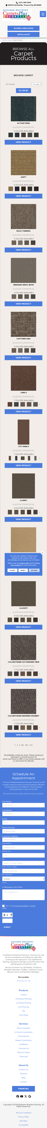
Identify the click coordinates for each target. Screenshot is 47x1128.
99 (22, 745)
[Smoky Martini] (30, 188)
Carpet (9, 40)
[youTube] (21, 1096)
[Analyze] (16, 620)
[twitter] (25, 1096)
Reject (23, 570)
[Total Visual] (23, 673)
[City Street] (36, 135)
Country (4, 882)
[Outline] (35, 512)
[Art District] (23, 404)
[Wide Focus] (16, 673)
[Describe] (16, 512)
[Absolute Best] (29, 673)
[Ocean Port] (17, 135)
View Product (23, 142)
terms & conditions (22, 906)
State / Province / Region (9, 867)
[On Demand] (33, 296)
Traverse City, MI (23, 981)
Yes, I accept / (18, 907)
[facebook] (17, 1096)
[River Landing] (16, 404)
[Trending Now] (23, 270)
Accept (12, 570)
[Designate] (29, 512)
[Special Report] (20, 296)
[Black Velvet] (36, 188)
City (3, 859)
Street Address (6, 843)
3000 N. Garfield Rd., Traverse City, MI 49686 (24, 5)
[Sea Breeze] (17, 188)
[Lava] (20, 242)
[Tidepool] (23, 108)
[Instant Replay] (27, 296)
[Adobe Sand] (23, 539)
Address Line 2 (6, 851)
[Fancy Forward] (23, 647)
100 (26, 745)
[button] (23, 28)
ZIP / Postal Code (7, 874)
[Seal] (33, 242)
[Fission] (27, 242)
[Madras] (23, 162)
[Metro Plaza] (29, 404)
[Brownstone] (23, 135)
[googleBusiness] (29, 1096)
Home (4, 40)
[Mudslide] (23, 188)
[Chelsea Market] (23, 378)
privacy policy (24, 563)
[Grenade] (23, 216)
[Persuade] (23, 512)
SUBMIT (7, 927)
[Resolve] (23, 486)
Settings (34, 570)
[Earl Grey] (30, 135)
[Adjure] (35, 620)
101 (31, 745)
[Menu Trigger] (43, 14)
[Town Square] (35, 404)
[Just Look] (35, 673)
